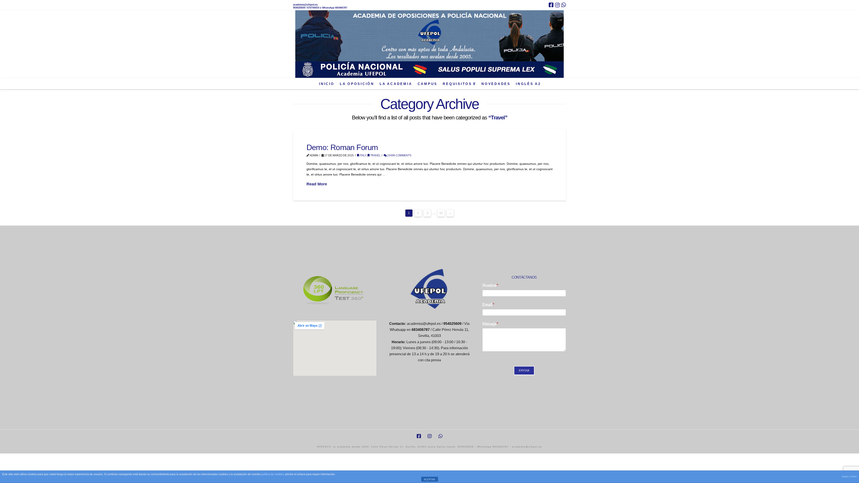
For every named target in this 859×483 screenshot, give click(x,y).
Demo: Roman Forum (342, 147)
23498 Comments (399, 155)
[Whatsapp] (563, 5)
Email (488, 304)
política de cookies (272, 474)
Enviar (524, 370)
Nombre (490, 285)
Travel (375, 155)
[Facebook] (551, 5)
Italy (362, 155)
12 (440, 213)
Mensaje (490, 323)
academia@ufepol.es (305, 4)
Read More (316, 184)
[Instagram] (557, 5)
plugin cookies (849, 476)
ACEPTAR (429, 479)
